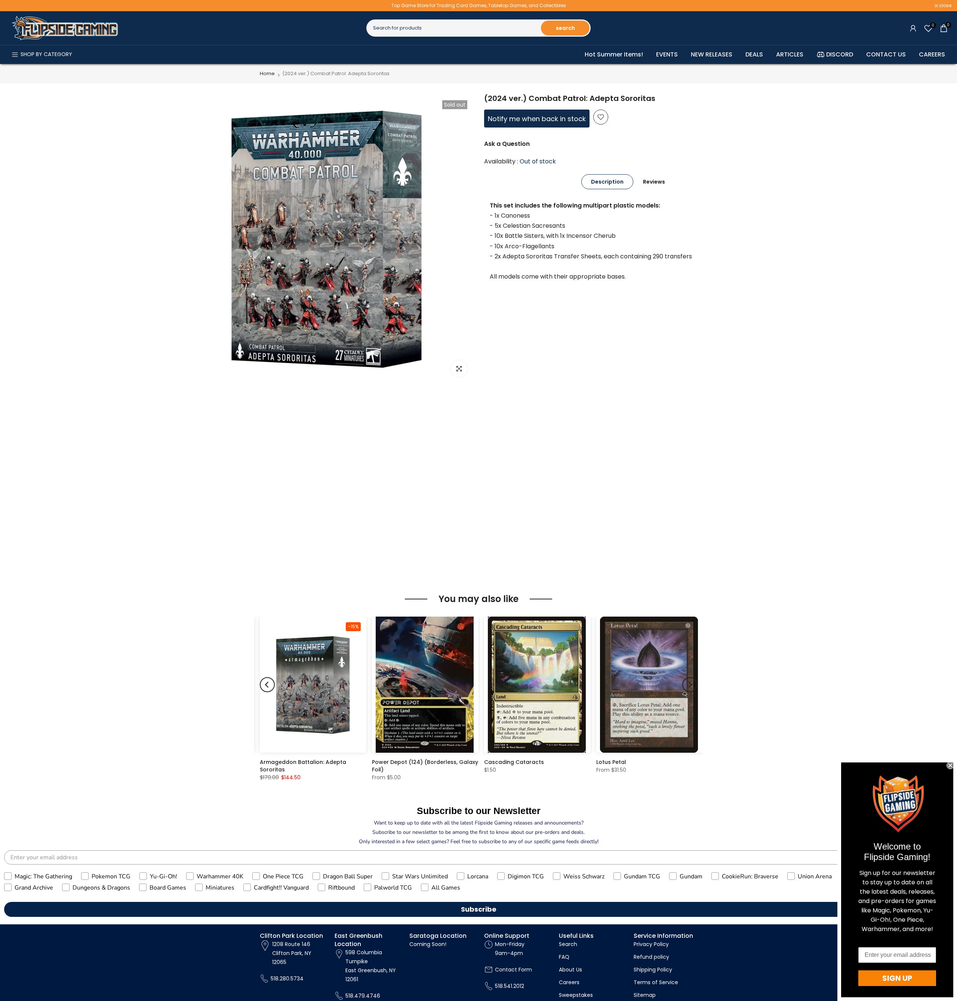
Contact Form (513, 969)
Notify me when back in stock (537, 118)
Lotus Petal (611, 762)
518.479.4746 (362, 995)
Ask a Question (507, 143)
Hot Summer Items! (614, 54)
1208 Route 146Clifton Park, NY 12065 (291, 953)
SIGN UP (897, 978)
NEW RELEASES (711, 54)
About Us (570, 969)
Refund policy (651, 957)
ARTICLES (789, 54)
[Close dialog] (950, 765)
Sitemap (645, 994)
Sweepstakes (576, 994)
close (15, 5)
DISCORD (839, 54)
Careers (569, 982)
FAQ (564, 957)
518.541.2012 (509, 985)
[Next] (689, 684)
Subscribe (478, 909)
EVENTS (667, 54)
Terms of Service (656, 982)
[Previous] (267, 684)
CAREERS (932, 54)
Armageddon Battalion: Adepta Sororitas (303, 765)
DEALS (754, 54)
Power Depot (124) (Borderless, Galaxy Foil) (425, 765)
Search (568, 944)
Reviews (654, 181)
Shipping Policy (653, 969)
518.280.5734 (287, 978)
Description (607, 181)
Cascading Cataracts (514, 762)
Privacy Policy (651, 944)
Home (267, 73)
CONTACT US (886, 54)
